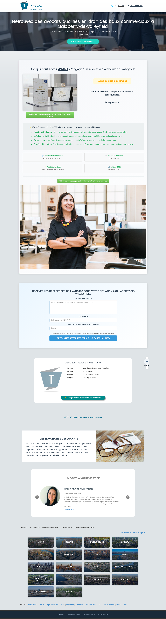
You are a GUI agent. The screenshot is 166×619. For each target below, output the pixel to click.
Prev (37, 497)
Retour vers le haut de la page (132, 533)
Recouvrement (91, 605)
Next (128, 497)
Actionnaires (79, 605)
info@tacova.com (89, 615)
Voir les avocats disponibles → (83, 41)
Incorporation (32, 605)
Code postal (83, 316)
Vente (125, 605)
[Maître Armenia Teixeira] (50, 496)
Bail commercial (109, 605)
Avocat (121, 6)
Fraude (118, 605)
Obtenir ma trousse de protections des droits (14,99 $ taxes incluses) (49, 115)
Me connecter (136, 6)
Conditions (61, 615)
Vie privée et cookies (74, 615)
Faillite (100, 605)
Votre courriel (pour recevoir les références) (83, 324)
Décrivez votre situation (83, 298)
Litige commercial (52, 605)
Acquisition (70, 605)
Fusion (62, 605)
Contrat (41, 605)
